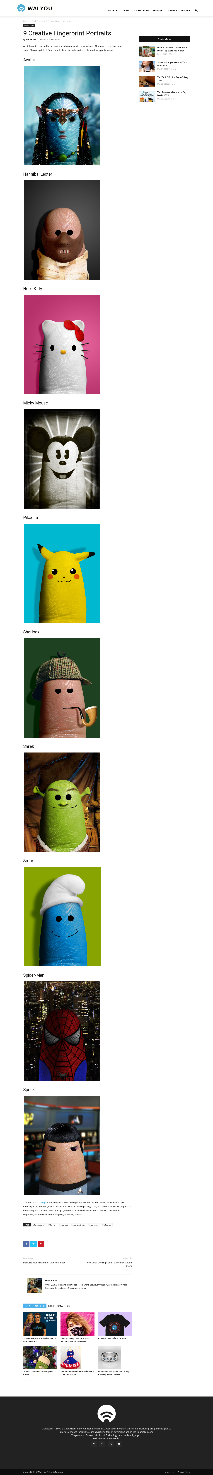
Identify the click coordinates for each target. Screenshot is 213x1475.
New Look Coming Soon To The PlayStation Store (109, 1264)
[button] (196, 10)
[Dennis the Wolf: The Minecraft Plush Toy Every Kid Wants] (147, 51)
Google (185, 10)
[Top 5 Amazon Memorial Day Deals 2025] (147, 96)
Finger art (63, 1225)
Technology (141, 10)
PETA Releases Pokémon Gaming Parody (44, 1262)
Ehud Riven (31, 39)
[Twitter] (119, 1444)
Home (26, 21)
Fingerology (93, 1225)
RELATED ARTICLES (35, 1306)
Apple (126, 10)
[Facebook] (94, 1444)
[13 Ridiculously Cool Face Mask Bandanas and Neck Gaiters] (77, 1324)
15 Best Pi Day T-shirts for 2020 (112, 1338)
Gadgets (158, 10)
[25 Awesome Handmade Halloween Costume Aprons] (77, 1357)
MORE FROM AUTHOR (59, 1306)
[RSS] (111, 1444)
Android (113, 10)
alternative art (39, 1225)
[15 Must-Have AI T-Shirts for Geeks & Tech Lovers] (40, 1324)
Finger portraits (78, 1225)
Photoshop (106, 1225)
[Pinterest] (102, 1444)
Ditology (42, 1202)
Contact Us (170, 1472)
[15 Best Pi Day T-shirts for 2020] (115, 1324)
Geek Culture (37, 21)
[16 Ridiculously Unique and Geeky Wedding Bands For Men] (115, 1357)
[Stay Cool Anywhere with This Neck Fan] (147, 66)
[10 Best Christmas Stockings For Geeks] (40, 1357)
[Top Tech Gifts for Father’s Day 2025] (147, 81)
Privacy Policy (184, 1472)
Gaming (172, 10)
